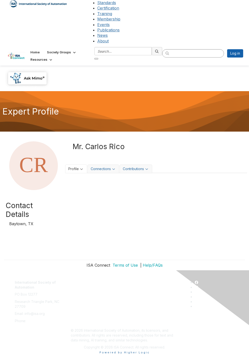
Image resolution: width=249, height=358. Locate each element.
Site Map (78, 323)
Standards (106, 2)
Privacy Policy (82, 294)
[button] (61, 52)
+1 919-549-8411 (40, 321)
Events (103, 24)
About (103, 41)
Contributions (133, 169)
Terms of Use (124, 265)
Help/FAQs (153, 265)
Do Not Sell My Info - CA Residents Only (103, 316)
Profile (73, 169)
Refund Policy (82, 309)
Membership (108, 19)
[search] (157, 51)
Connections (101, 169)
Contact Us (79, 280)
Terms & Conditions (86, 302)
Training (104, 13)
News (102, 35)
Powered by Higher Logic (124, 352)
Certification (108, 8)
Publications (108, 30)
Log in (235, 53)
